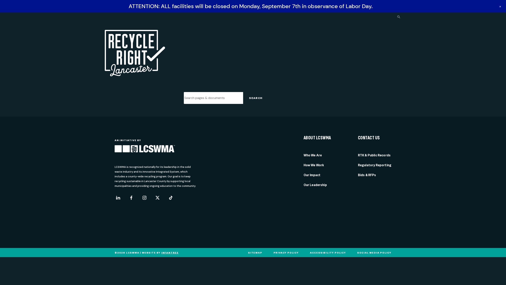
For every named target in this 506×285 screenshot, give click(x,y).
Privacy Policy (286, 252)
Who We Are (313, 155)
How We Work (314, 165)
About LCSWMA (317, 138)
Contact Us (369, 138)
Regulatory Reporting (374, 165)
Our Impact (312, 175)
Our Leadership (315, 185)
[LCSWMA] (145, 149)
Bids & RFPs (367, 175)
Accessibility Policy (328, 252)
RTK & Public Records (374, 155)
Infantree (170, 252)
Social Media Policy (374, 252)
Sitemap (255, 252)
